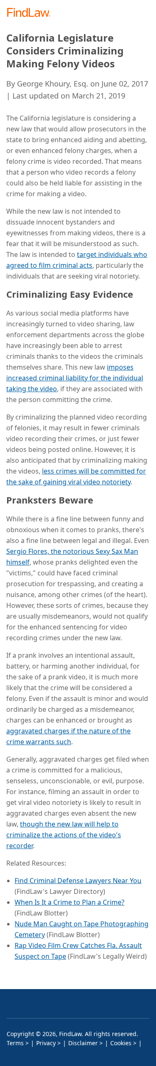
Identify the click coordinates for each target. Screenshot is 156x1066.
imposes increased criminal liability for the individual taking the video (74, 378)
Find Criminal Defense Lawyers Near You (78, 880)
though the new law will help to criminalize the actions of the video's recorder (63, 834)
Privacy (46, 1043)
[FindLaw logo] (31, 13)
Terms (15, 1043)
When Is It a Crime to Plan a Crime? (69, 902)
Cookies (120, 1043)
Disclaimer (83, 1043)
